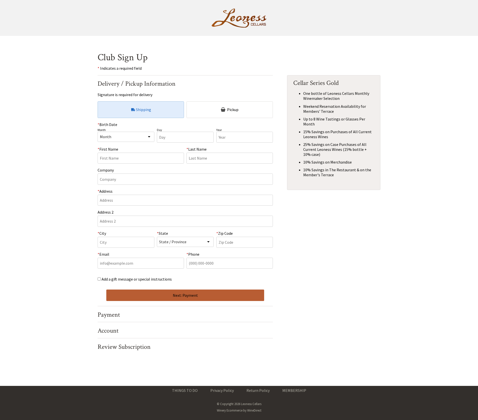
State (163, 233)
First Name (108, 149)
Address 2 (106, 212)
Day (159, 130)
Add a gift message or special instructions (137, 279)
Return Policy (258, 390)
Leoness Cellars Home (239, 18)
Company (106, 170)
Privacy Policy (222, 390)
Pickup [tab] (232, 109)
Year (219, 130)
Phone (193, 254)
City (102, 233)
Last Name (197, 149)
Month (102, 130)
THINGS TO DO (185, 390)
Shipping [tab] (143, 109)
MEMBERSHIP (294, 390)
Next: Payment (185, 295)
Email (104, 254)
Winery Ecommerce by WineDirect (239, 410)
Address (106, 191)
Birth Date (108, 124)
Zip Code (225, 233)
